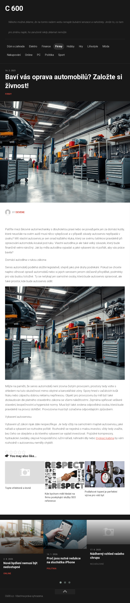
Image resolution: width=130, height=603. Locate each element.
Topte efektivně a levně (18, 487)
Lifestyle (92, 46)
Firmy (58, 46)
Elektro (33, 46)
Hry (81, 46)
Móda (105, 46)
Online (28, 54)
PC (38, 54)
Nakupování (14, 54)
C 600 (14, 8)
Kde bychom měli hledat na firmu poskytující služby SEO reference (60, 497)
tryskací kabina (105, 438)
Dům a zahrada (16, 46)
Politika (49, 54)
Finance (46, 46)
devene (20, 212)
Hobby (70, 46)
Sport (61, 54)
